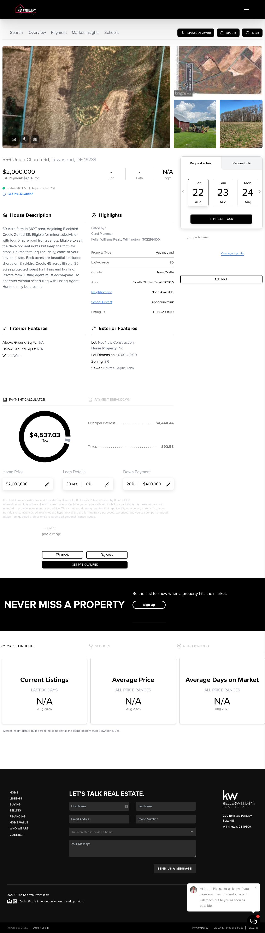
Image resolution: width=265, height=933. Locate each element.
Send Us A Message (175, 868)
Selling (15, 810)
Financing (17, 816)
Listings (16, 798)
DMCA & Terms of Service (228, 927)
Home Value (19, 822)
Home (14, 792)
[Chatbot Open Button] (253, 921)
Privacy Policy (200, 927)
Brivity (24, 927)
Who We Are (19, 828)
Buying (15, 804)
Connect (17, 834)
